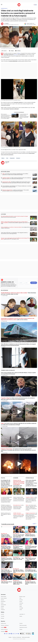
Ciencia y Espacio (4, 598)
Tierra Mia (2, 616)
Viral (7, 158)
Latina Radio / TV (22, 614)
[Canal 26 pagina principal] (19, 5)
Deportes (2, 599)
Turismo (20, 609)
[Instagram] (6, 633)
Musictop (2, 618)
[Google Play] (28, 634)
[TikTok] (13, 633)
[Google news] (18, 633)
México (19, 53)
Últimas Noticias (3, 596)
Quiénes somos (3, 623)
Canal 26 (6, 23)
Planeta (20, 604)
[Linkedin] (11, 633)
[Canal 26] (19, 590)
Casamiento (12, 158)
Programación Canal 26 (23, 627)
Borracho (18, 158)
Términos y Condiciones (17, 637)
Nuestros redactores (4, 629)
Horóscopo (21, 603)
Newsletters (4, 631)
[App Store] (22, 634)
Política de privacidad (22, 625)
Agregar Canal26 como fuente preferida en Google (31, 24)
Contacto (20, 623)
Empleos (20, 629)
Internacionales (4, 8)
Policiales (2, 606)
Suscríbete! (34, 282)
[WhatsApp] (15, 633)
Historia (2, 603)
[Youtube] (9, 633)
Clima (20, 598)
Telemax (20, 616)
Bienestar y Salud (22, 596)
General (20, 601)
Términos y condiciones (5, 625)
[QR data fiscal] (33, 634)
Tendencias (3, 609)
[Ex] (8, 633)
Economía (15, 478)
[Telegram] (16, 633)
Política (3, 478)
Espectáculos (3, 601)
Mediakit (3, 627)
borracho (15, 54)
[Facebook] (4, 633)
